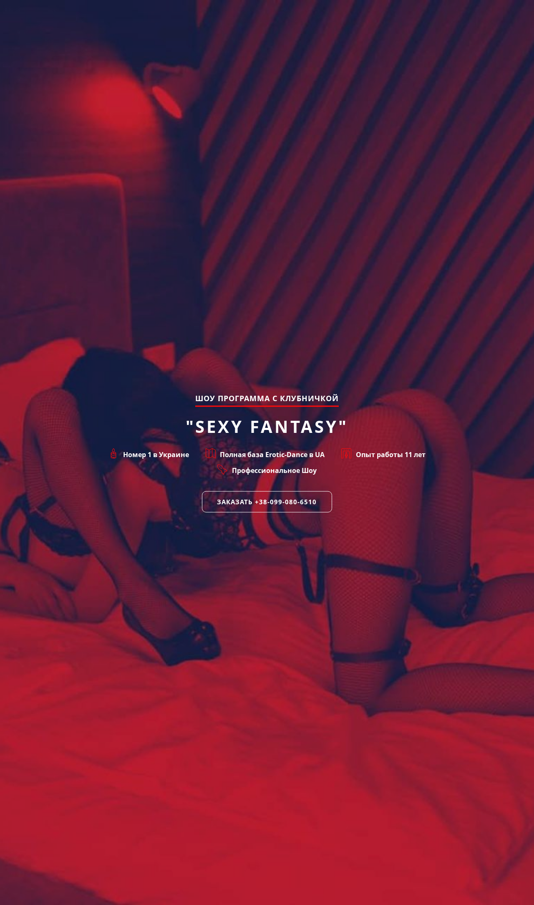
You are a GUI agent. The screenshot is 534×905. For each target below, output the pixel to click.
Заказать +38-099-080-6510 (267, 501)
